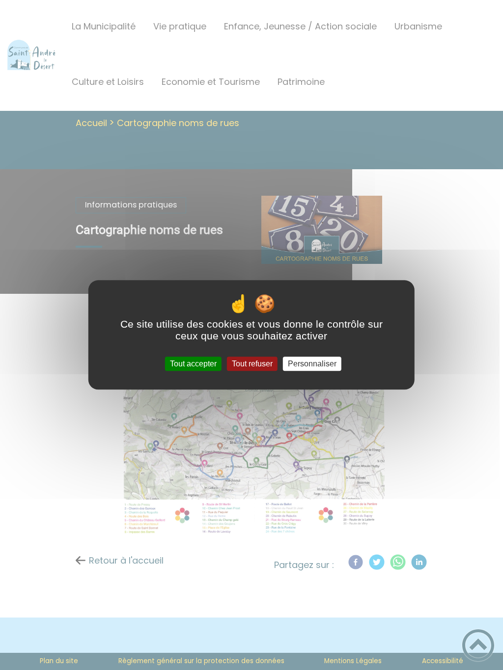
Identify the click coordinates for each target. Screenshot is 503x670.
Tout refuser (252, 364)
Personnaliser (312, 364)
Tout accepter (193, 364)
